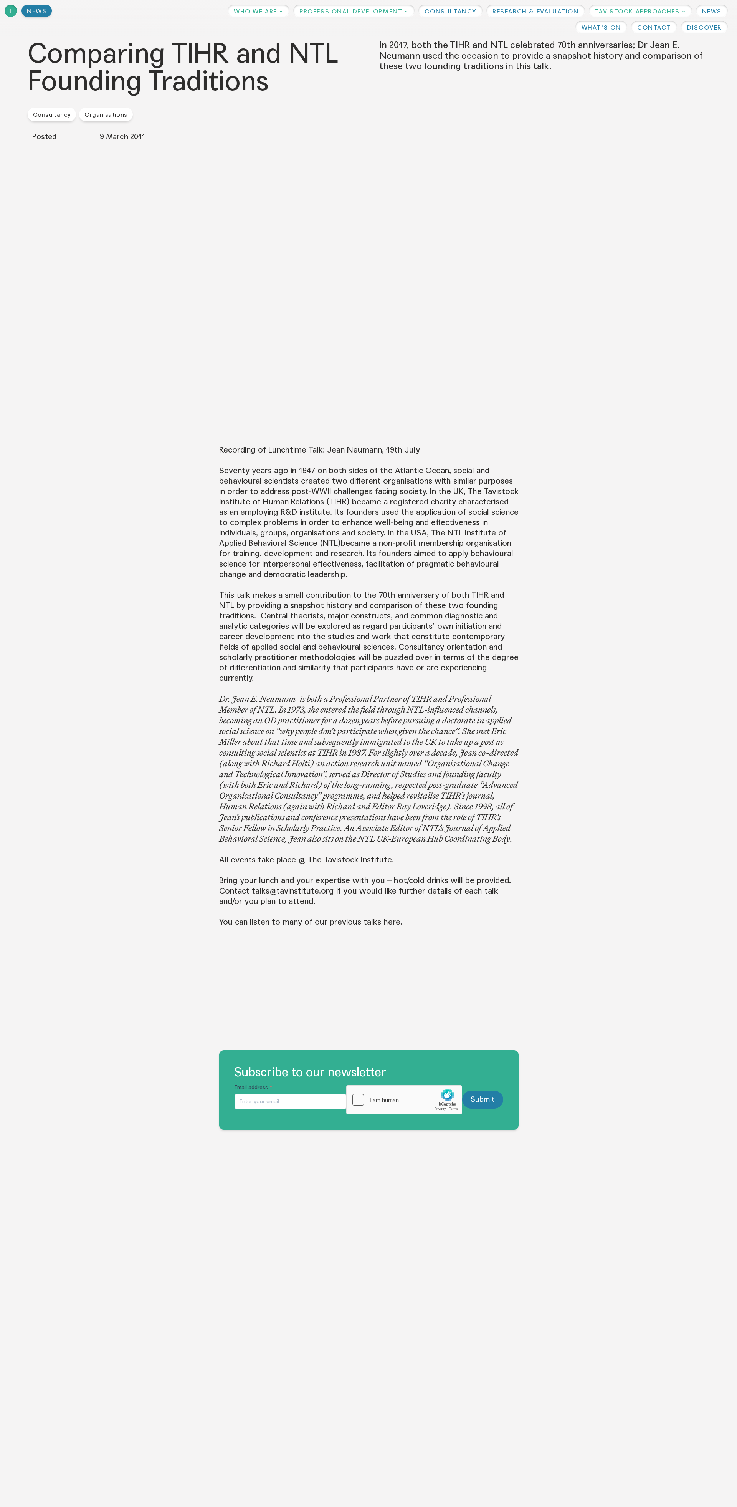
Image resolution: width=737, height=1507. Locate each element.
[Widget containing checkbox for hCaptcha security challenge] (404, 1099)
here (391, 922)
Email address (254, 1087)
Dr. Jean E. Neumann (257, 698)
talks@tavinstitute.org (293, 891)
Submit (483, 1099)
